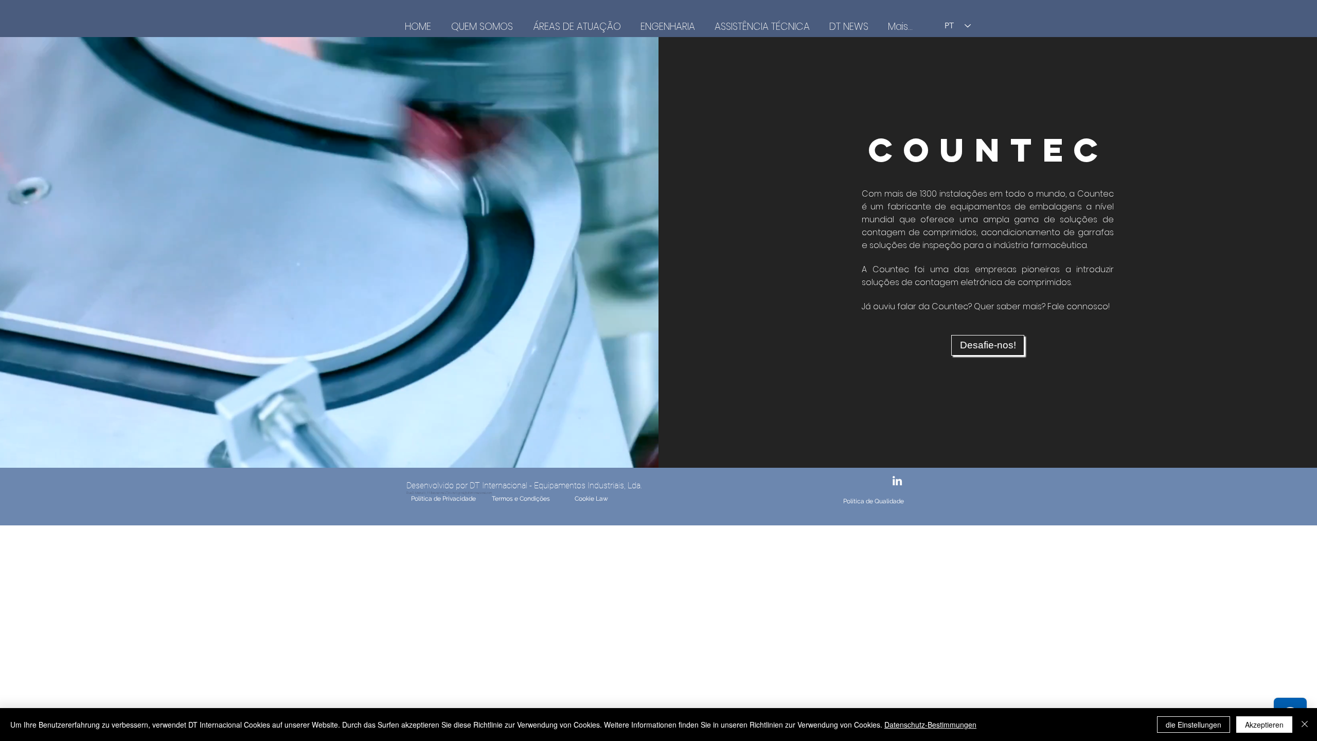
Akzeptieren (1264, 724)
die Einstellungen (1193, 724)
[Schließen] (1304, 724)
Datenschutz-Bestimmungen (930, 724)
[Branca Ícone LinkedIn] (897, 480)
